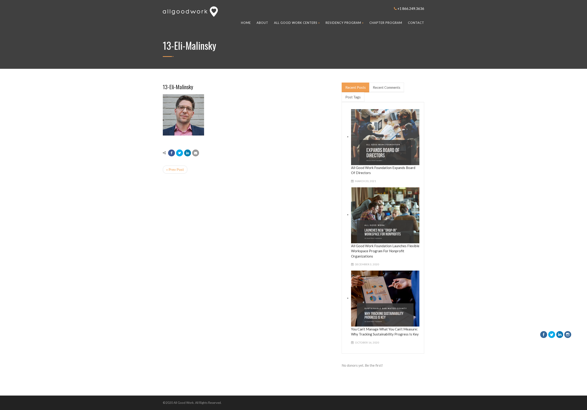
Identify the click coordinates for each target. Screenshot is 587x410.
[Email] (195, 153)
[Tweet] (179, 153)
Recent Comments (386, 87)
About (262, 23)
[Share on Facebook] (171, 153)
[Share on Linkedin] (187, 153)
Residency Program (343, 23)
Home (246, 23)
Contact (416, 23)
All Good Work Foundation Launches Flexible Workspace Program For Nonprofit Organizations (385, 251)
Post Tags (353, 97)
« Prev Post (175, 169)
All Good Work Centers (295, 23)
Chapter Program (385, 23)
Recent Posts (355, 87)
